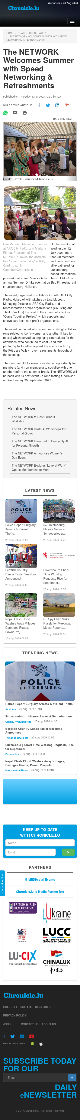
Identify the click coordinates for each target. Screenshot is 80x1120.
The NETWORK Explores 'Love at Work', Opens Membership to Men (39, 467)
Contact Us (30, 1024)
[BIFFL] (23, 908)
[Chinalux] (56, 962)
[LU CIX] (23, 957)
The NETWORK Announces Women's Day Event (37, 455)
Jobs (7, 1024)
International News (16, 770)
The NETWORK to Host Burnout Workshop (33, 419)
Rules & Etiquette (17, 1007)
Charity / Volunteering (18, 722)
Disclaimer (43, 1007)
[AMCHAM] (23, 935)
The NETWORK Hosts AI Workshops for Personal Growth (39, 431)
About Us (49, 1024)
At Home (10, 709)
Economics (12, 754)
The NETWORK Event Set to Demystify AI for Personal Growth (40, 443)
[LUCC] (56, 935)
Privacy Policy (15, 1015)
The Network (37, 32)
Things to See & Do (16, 738)
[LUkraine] (56, 912)
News (21, 32)
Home (9, 32)
